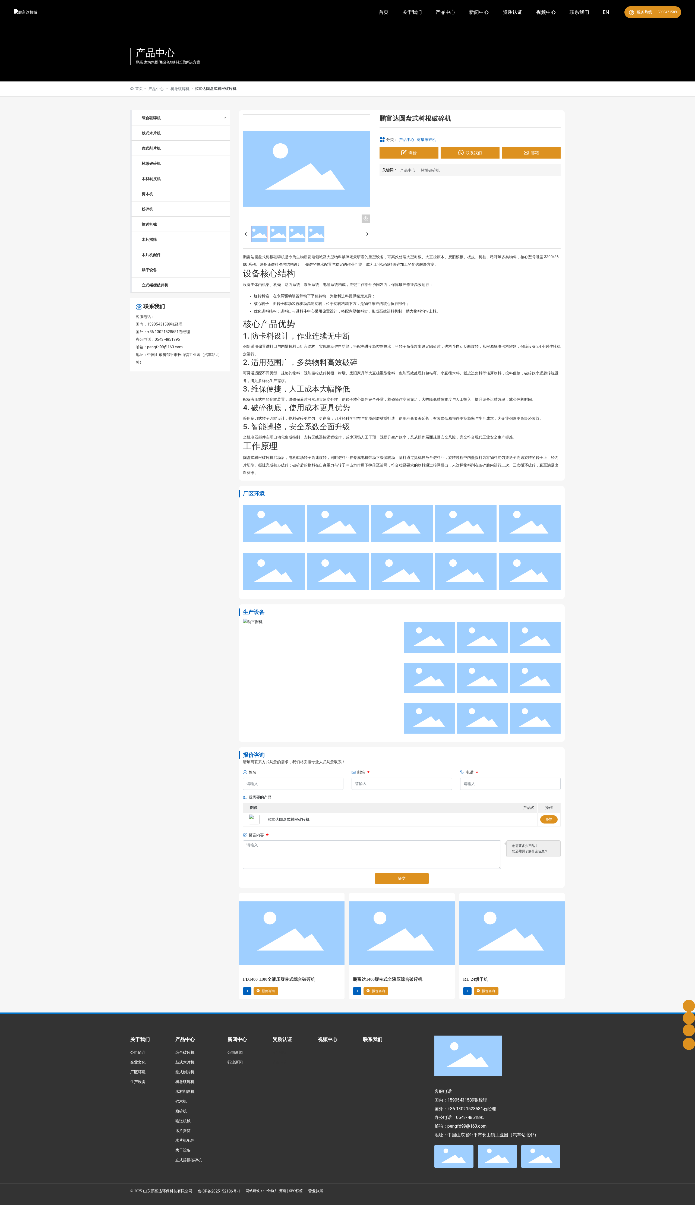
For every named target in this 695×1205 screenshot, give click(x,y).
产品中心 (155, 53)
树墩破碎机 (179, 89)
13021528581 (167, 332)
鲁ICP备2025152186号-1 (219, 1191)
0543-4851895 (167, 339)
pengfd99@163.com (165, 347)
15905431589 (159, 324)
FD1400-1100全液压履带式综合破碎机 (279, 979)
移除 (549, 819)
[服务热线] (689, 1006)
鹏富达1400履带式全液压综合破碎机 (387, 979)
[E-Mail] (689, 1018)
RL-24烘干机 (475, 979)
